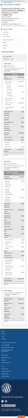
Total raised (6, 32)
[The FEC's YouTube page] (6, 401)
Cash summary (6, 36)
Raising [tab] (4, 42)
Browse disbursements (11, 163)
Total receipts (8, 74)
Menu (1, 4)
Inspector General (6, 362)
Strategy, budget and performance (6, 350)
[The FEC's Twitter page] (2, 401)
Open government (6, 357)
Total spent (5, 34)
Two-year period (7, 56)
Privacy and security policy (8, 342)
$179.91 (22, 197)
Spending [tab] (5, 45)
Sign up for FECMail (9, 405)
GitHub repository (6, 371)
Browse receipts (9, 66)
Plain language (5, 345)
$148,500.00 (21, 209)
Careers (3, 334)
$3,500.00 (21, 133)
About (3, 331)
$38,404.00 (21, 86)
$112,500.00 (21, 102)
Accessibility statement (7, 347)
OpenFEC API (4, 368)
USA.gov (3, 360)
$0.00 (22, 98)
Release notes (5, 373)
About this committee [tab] (8, 40)
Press (2, 336)
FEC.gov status (5, 376)
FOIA (2, 366)
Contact (3, 338)
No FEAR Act (4, 355)
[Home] (12, 5)
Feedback (21, 416)
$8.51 (22, 137)
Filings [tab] (4, 48)
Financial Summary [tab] (8, 29)
